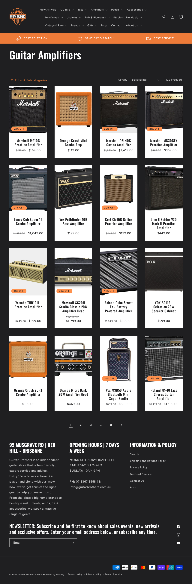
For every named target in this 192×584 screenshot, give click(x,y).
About (134, 487)
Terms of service (113, 574)
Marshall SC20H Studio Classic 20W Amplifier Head (73, 307)
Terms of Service (141, 474)
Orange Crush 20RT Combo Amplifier (28, 392)
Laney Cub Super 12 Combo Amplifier (28, 221)
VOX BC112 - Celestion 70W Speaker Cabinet (164, 307)
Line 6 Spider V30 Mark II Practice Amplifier (164, 223)
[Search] (164, 17)
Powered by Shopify (53, 574)
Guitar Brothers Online (30, 574)
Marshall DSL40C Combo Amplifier (118, 142)
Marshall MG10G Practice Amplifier (28, 142)
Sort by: (123, 79)
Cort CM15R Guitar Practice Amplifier (118, 221)
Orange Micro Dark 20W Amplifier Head (73, 392)
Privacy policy (93, 574)
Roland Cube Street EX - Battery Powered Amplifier (118, 307)
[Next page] (121, 425)
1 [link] (70, 425)
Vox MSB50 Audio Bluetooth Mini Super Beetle (118, 394)
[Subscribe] (72, 542)
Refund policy (75, 574)
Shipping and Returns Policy (148, 460)
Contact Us (137, 480)
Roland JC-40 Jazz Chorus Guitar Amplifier (164, 394)
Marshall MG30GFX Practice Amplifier (163, 142)
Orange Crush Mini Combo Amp (73, 142)
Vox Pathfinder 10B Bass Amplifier (73, 221)
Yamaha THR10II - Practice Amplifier (28, 305)
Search (134, 454)
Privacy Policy (139, 467)
